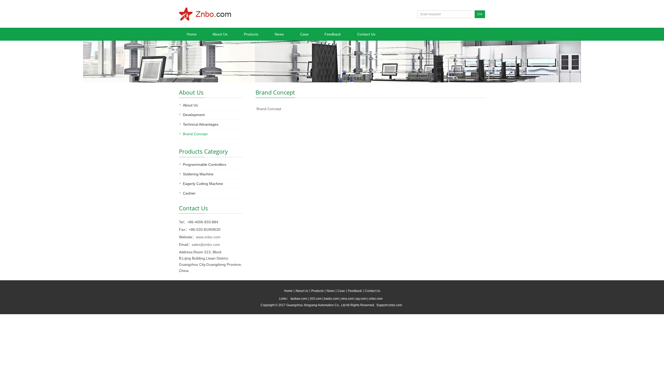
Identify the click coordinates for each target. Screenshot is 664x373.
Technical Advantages (200, 124)
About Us (219, 34)
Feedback (332, 34)
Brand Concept (195, 134)
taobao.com (298, 298)
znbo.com (376, 298)
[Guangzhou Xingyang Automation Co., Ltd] (205, 18)
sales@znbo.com (206, 244)
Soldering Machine (198, 174)
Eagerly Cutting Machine (203, 184)
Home (192, 34)
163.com (315, 298)
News (279, 34)
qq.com (361, 298)
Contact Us (366, 34)
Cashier (189, 193)
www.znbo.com (208, 237)
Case (304, 34)
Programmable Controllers (204, 164)
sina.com (347, 298)
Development (194, 115)
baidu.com (331, 298)
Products (251, 34)
